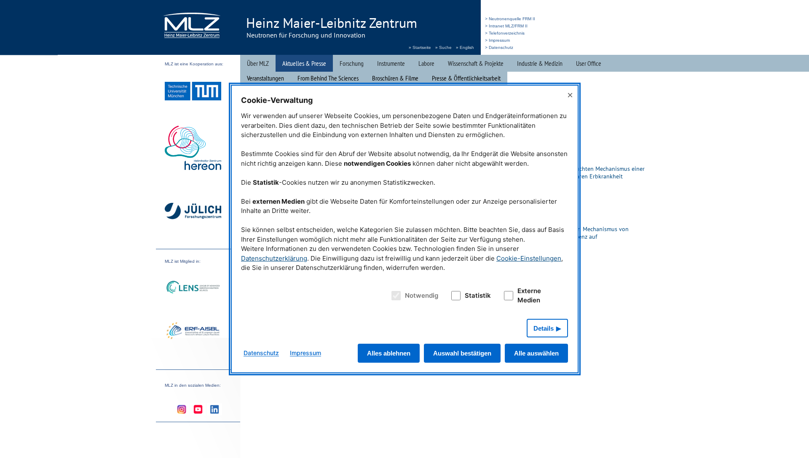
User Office (588, 63)
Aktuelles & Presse (304, 63)
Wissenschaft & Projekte (476, 63)
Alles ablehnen (388, 353)
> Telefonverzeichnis (505, 33)
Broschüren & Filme (395, 78)
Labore (426, 63)
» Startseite (420, 47)
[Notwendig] (395, 295)
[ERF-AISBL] (193, 331)
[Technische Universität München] (193, 92)
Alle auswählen (536, 353)
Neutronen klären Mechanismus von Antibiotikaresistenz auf (582, 232)
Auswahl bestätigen (462, 353)
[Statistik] (454, 295)
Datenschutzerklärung (274, 258)
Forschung (352, 63)
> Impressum (497, 40)
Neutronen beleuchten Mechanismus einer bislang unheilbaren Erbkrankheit (590, 172)
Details (543, 328)
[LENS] (193, 288)
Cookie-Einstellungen (528, 258)
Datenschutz (261, 352)
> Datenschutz (499, 47)
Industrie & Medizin (540, 63)
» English (465, 47)
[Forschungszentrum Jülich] (193, 212)
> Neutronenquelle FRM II (510, 18)
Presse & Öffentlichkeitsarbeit (466, 78)
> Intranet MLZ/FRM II (506, 26)
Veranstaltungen (265, 78)
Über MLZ (258, 63)
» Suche (443, 47)
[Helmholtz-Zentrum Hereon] (193, 149)
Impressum (305, 352)
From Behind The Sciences (328, 78)
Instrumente (391, 63)
